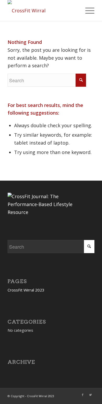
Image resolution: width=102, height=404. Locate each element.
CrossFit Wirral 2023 (26, 290)
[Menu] (87, 10)
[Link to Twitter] (90, 395)
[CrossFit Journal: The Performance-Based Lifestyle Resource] (47, 212)
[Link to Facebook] (83, 395)
